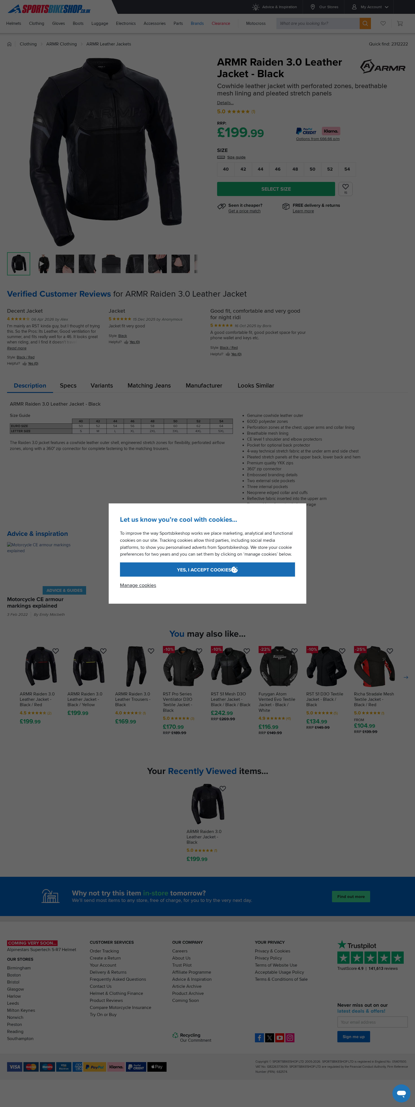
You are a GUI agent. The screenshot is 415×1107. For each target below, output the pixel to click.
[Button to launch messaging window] (401, 1093)
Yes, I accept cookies (204, 570)
